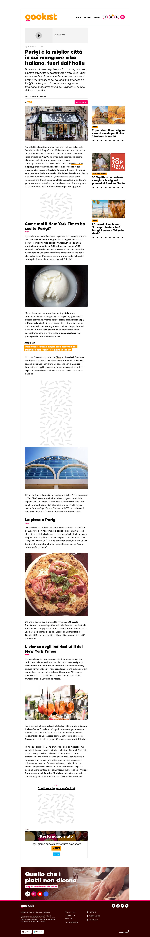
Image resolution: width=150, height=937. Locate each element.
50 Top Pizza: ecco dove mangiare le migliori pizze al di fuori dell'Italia (108, 180)
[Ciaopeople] (124, 931)
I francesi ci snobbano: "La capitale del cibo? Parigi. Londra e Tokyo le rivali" (108, 229)
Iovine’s (65, 534)
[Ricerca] (105, 17)
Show (97, 17)
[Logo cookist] (41, 17)
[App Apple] (26, 932)
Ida (48, 504)
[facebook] (46, 893)
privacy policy (70, 912)
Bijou (58, 357)
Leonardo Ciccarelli (39, 96)
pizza (50, 621)
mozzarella (73, 236)
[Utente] (116, 17)
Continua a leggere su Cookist (56, 788)
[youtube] (39, 893)
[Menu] (122, 17)
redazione (68, 919)
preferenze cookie (71, 922)
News (78, 17)
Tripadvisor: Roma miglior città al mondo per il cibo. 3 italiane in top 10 (108, 133)
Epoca (49, 508)
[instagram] (33, 893)
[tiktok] (27, 893)
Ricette (87, 17)
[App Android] (38, 932)
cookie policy (70, 915)
